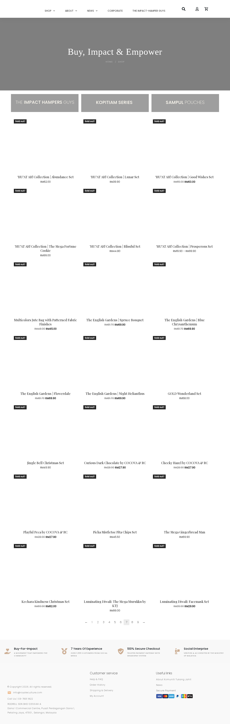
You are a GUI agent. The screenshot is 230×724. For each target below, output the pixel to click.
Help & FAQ (96, 679)
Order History (97, 684)
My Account (97, 695)
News (159, 684)
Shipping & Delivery (101, 690)
